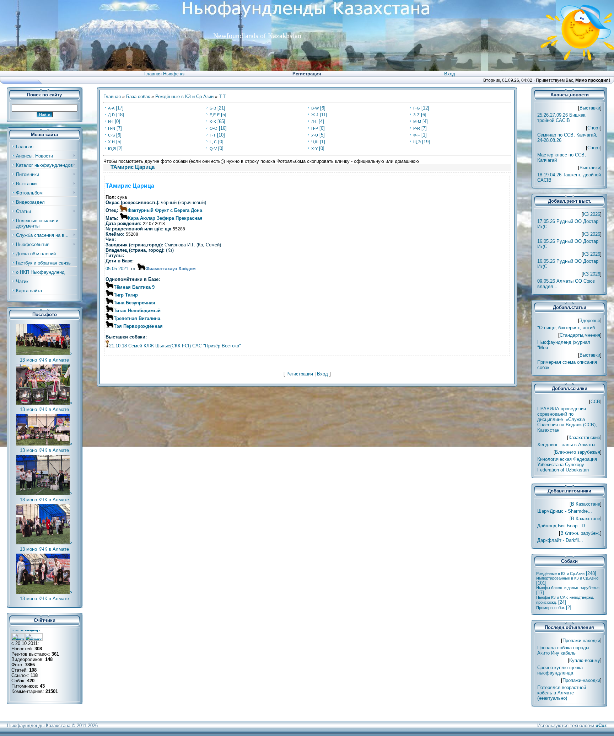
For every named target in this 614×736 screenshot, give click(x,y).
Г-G (416, 108)
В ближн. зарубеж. (580, 533)
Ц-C (213, 142)
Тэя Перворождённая (138, 326)
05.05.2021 (117, 268)
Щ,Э (417, 142)
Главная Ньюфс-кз (164, 73)
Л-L (314, 121)
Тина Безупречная (134, 302)
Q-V (213, 148)
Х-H (111, 142)
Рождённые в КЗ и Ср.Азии (184, 96)
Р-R (416, 128)
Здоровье (590, 320)
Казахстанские (584, 437)
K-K (213, 121)
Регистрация (306, 73)
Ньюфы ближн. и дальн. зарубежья (567, 588)
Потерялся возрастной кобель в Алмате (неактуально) (561, 693)
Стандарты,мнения (580, 335)
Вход (449, 73)
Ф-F (416, 135)
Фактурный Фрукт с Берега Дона (165, 210)
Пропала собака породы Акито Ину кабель (563, 650)
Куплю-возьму (584, 660)
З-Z (416, 115)
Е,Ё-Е (215, 115)
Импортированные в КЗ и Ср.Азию (567, 578)
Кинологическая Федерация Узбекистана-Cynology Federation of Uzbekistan (567, 465)
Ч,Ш (314, 142)
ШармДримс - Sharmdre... (564, 511)
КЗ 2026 (591, 214)
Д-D (111, 115)
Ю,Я (112, 148)
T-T (222, 96)
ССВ (595, 401)
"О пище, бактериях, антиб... (568, 327)
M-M (417, 121)
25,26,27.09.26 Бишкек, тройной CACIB (562, 117)
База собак (138, 96)
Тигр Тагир (126, 295)
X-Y (314, 148)
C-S (111, 135)
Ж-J (314, 115)
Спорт (593, 127)
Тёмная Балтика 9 (134, 287)
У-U (314, 135)
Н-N (111, 128)
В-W (315, 108)
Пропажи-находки (581, 640)
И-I (110, 121)
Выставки (590, 108)
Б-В (213, 108)
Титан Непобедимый (137, 310)
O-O (213, 128)
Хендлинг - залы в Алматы (566, 444)
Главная (112, 96)
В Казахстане (585, 504)
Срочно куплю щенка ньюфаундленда (560, 670)
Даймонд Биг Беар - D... (563, 525)
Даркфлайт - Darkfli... (560, 540)
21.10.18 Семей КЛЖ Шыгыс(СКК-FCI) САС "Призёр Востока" (175, 345)
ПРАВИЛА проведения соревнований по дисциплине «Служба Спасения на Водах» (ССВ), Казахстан (567, 419)
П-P (314, 128)
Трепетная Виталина (137, 318)
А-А (111, 108)
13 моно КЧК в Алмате (44, 360)
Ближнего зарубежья (577, 452)
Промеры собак (550, 608)
